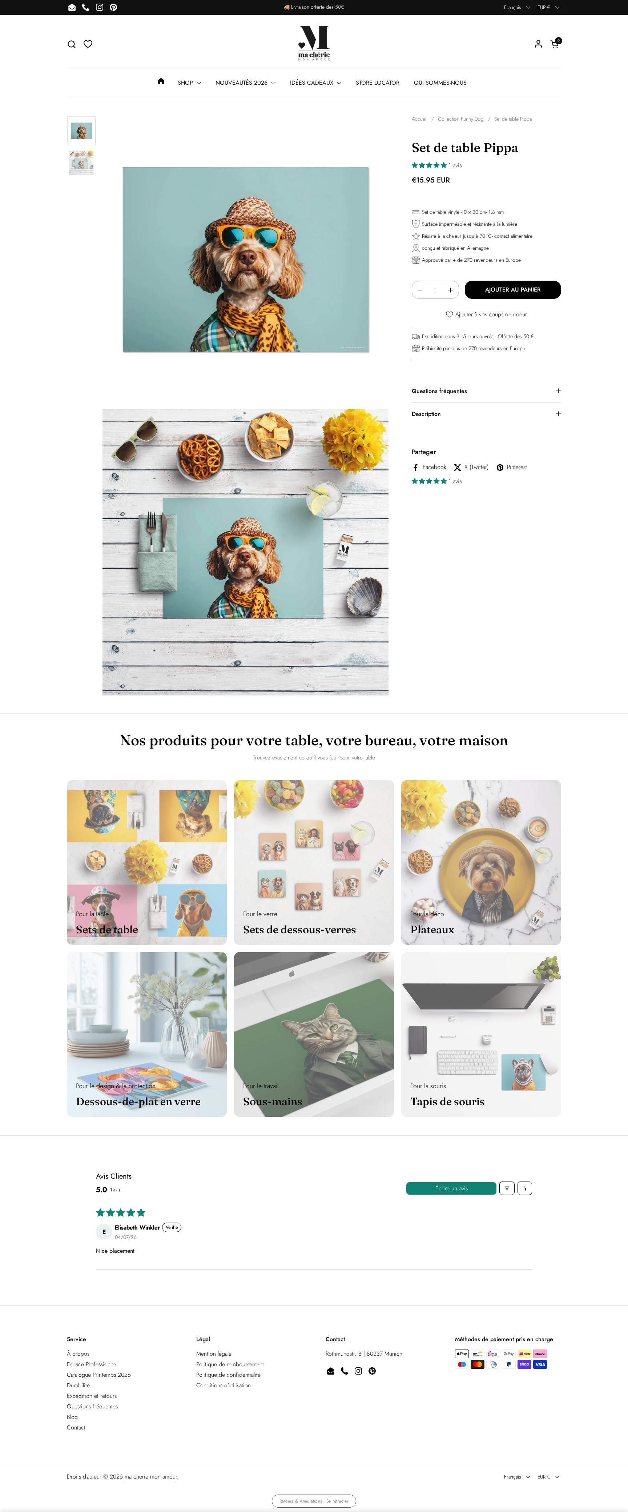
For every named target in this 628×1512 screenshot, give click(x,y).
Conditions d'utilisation (223, 1385)
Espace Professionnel (92, 1364)
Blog (72, 1417)
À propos (78, 1353)
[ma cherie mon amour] (314, 44)
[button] (71, 44)
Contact (76, 1427)
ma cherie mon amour (151, 1476)
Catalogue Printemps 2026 (99, 1375)
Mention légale (214, 1353)
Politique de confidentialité (228, 1375)
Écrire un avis (451, 1188)
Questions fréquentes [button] (439, 391)
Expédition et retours (92, 1396)
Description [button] (426, 414)
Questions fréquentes (92, 1406)
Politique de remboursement (230, 1364)
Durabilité (78, 1385)
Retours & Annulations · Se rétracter (314, 1501)
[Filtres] (507, 1188)
